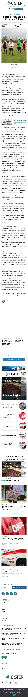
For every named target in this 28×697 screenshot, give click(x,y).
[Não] (26, 692)
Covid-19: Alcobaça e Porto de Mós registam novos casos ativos (7, 343)
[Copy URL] (15, 67)
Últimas (18, 14)
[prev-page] (21, 369)
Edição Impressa (6, 478)
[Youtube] (15, 593)
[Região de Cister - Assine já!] (14, 122)
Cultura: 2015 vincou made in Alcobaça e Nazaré (12, 667)
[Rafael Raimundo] (3, 25)
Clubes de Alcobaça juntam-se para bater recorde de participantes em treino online (12, 652)
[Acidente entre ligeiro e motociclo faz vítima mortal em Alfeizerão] (23, 416)
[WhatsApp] (19, 67)
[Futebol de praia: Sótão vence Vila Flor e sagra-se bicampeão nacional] (23, 406)
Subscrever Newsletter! (15, 359)
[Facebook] (8, 67)
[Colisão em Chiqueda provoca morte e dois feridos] (23, 425)
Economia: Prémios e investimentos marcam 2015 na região (13, 662)
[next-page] (24, 369)
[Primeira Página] (14, 383)
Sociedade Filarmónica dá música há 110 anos (13, 657)
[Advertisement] (14, 321)
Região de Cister (6, 398)
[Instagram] (7, 593)
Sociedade (4, 536)
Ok (14, 694)
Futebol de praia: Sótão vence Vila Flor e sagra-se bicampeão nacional (9, 406)
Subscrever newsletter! (20, 587)
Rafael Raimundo (7, 25)
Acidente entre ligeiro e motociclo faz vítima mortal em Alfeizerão (8, 416)
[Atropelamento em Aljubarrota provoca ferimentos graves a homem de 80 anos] (23, 445)
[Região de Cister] (14, 3)
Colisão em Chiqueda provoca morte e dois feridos (9, 425)
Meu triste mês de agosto (19, 341)
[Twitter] (12, 67)
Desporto (10, 14)
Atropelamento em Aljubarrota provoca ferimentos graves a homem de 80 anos (9, 445)
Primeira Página (12, 395)
